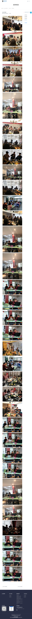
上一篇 (4, 586)
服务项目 (18, 593)
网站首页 (6, 8)
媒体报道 (13, 8)
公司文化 (10, 8)
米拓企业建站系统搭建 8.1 (15, 617)
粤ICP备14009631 (16, 616)
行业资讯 (26, 18)
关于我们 (10, 593)
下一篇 (20, 586)
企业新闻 (26, 16)
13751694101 (20, 607)
